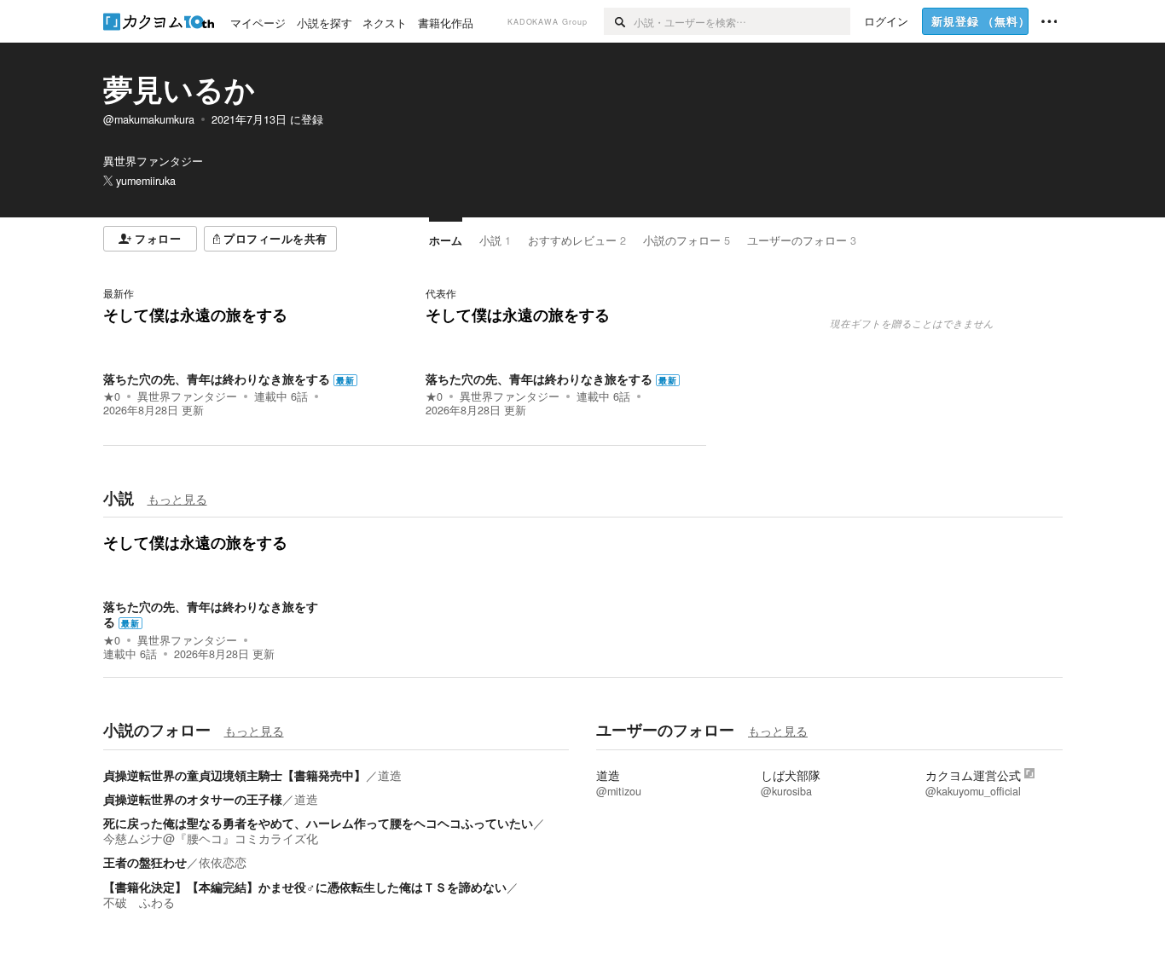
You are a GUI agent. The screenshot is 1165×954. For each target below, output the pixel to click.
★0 (111, 396)
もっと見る (177, 498)
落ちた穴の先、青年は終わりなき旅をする (216, 378)
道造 (390, 774)
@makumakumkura (148, 119)
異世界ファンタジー (187, 396)
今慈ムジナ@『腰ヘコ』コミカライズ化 (210, 838)
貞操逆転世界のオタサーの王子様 (192, 798)
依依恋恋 (222, 861)
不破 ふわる (139, 902)
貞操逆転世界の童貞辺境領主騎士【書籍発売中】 (234, 774)
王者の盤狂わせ (145, 861)
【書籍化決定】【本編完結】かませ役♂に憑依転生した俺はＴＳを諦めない (305, 886)
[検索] (619, 21)
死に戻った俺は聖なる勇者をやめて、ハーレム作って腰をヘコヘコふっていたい (318, 822)
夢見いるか (179, 88)
